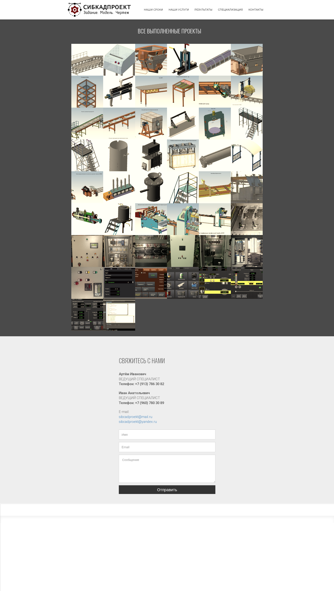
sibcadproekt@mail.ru (135, 417)
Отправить (167, 489)
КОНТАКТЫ (255, 9)
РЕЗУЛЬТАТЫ (203, 9)
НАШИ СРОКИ (153, 9)
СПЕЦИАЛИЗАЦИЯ (230, 9)
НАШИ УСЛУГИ (179, 9)
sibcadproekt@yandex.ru (138, 422)
